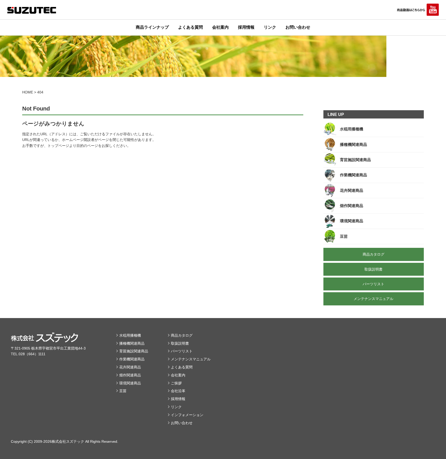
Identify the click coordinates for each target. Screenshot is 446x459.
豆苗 (122, 391)
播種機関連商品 (132, 343)
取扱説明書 (180, 343)
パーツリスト (182, 351)
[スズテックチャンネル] (417, 10)
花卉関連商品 (130, 367)
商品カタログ (182, 335)
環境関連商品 (130, 383)
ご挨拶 (176, 383)
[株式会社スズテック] (31, 10)
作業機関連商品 (132, 359)
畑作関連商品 (130, 375)
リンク (270, 27)
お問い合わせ (297, 27)
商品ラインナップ (152, 27)
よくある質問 (190, 27)
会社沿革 (178, 391)
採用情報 (246, 27)
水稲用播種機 (130, 335)
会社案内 (220, 27)
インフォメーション (187, 415)
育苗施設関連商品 (133, 351)
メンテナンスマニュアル (191, 359)
